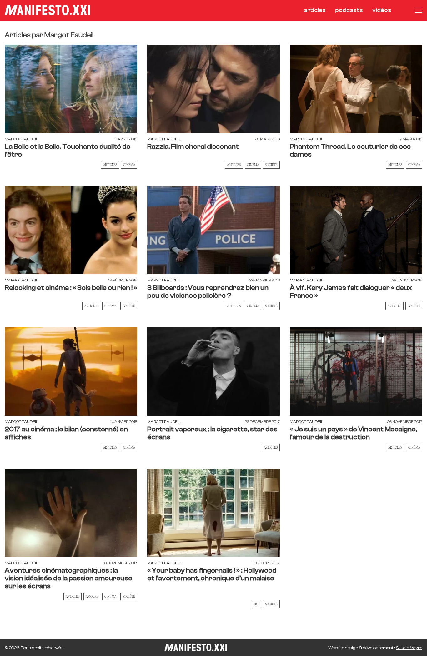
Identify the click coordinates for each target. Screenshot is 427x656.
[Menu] (418, 10)
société (129, 596)
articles (315, 10)
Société (271, 164)
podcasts (349, 10)
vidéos (381, 10)
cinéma (414, 447)
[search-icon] (403, 10)
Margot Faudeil (21, 139)
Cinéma (129, 164)
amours (92, 596)
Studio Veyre (409, 647)
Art (256, 604)
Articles (110, 164)
